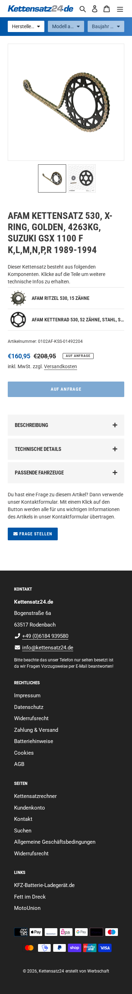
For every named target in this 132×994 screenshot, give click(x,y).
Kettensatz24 (51, 971)
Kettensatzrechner (35, 796)
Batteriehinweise (33, 741)
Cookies (24, 753)
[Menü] (120, 8)
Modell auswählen (68, 26)
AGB (19, 764)
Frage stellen (35, 533)
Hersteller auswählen (28, 26)
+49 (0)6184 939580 (45, 636)
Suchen (22, 831)
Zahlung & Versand (36, 730)
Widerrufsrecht (31, 718)
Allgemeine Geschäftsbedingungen (54, 842)
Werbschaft (98, 971)
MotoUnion (27, 908)
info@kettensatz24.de (47, 647)
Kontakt (23, 819)
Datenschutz (28, 707)
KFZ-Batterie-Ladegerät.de (44, 885)
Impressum (27, 695)
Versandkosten (60, 366)
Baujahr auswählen (108, 26)
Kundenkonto (29, 808)
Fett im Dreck (30, 897)
